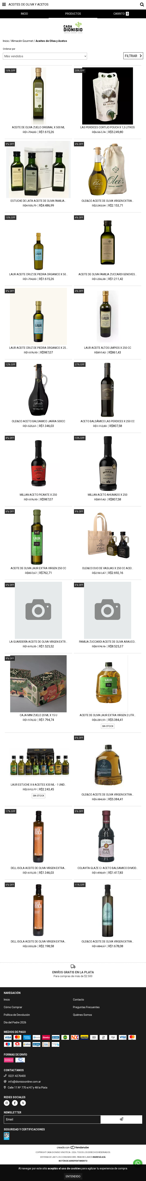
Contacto (78, 999)
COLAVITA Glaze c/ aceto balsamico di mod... (108, 868)
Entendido (73, 1176)
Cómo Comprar (13, 1007)
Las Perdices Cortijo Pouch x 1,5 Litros (107, 127)
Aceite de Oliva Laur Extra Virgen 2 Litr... (108, 715)
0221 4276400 (17, 1075)
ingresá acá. (99, 1157)
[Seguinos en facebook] (15, 1103)
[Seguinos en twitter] (23, 1103)
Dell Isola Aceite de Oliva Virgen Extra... (38, 868)
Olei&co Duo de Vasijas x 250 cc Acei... (107, 568)
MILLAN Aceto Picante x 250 (38, 494)
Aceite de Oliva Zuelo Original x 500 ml (38, 127)
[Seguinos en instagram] (7, 1103)
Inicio (6, 40)
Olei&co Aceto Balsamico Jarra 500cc (38, 421)
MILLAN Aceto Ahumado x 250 (107, 494)
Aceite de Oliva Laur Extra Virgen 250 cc (38, 568)
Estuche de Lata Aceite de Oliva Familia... (38, 200)
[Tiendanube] (73, 1148)
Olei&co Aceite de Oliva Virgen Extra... (108, 200)
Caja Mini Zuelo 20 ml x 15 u (38, 715)
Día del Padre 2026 (15, 1022)
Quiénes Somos (82, 1014)
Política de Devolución (17, 1014)
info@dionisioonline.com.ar (24, 1081)
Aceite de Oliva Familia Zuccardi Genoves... (108, 274)
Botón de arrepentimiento (73, 1161)
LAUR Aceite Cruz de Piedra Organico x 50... (38, 274)
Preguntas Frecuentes (86, 1007)
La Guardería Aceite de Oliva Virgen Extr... (38, 641)
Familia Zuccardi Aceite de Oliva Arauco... (107, 641)
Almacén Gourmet (22, 40)
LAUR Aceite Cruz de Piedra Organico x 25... (38, 347)
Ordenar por (9, 49)
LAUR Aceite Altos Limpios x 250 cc (107, 347)
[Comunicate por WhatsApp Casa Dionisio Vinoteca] (137, 1163)
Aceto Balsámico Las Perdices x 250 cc (108, 421)
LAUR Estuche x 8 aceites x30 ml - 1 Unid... (38, 784)
